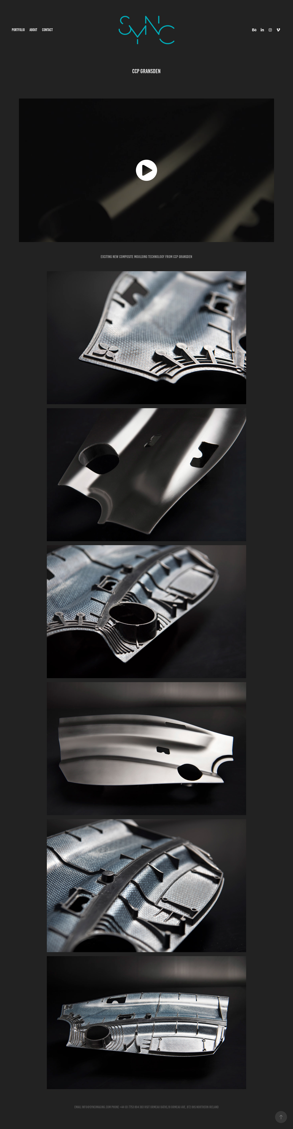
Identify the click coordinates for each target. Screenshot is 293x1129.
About (33, 30)
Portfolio (18, 30)
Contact (47, 30)
